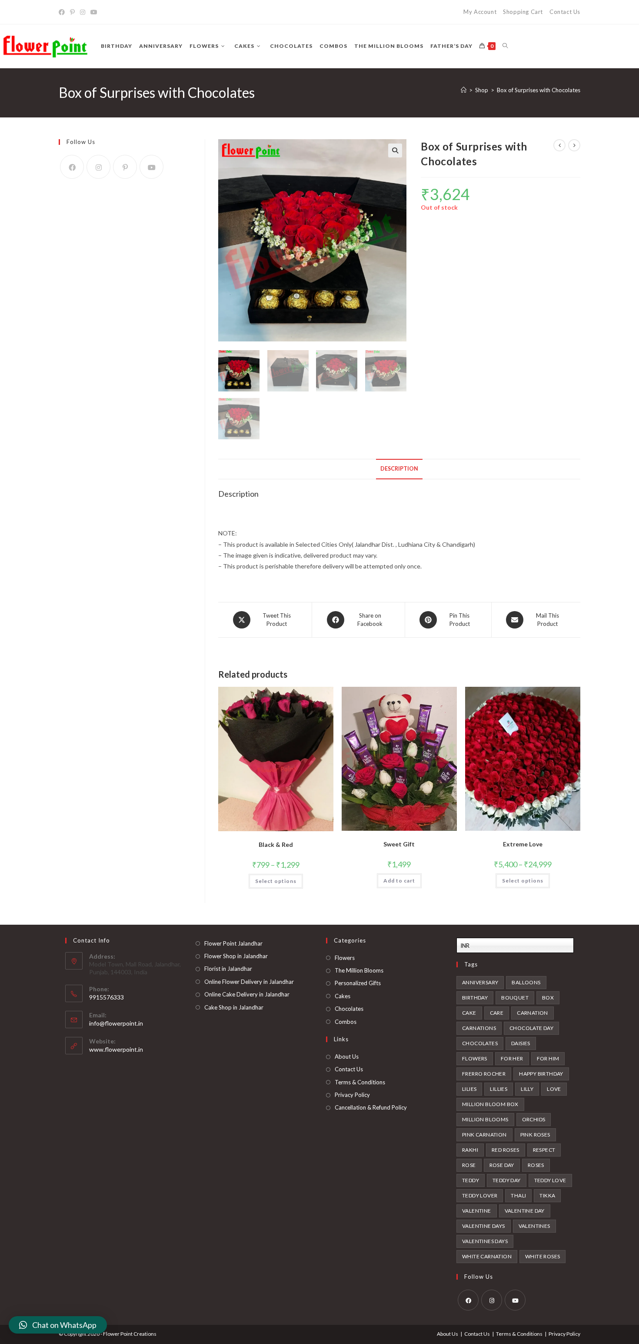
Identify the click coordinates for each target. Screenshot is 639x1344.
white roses (542, 1256)
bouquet (515, 997)
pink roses (535, 1134)
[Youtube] (151, 167)
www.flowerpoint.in (116, 1049)
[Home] (463, 90)
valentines (534, 1226)
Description (399, 468)
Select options (275, 881)
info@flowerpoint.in (116, 1023)
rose (469, 1165)
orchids (534, 1119)
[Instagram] (98, 167)
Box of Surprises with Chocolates (538, 90)
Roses (536, 1165)
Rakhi (470, 1150)
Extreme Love (522, 844)
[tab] (399, 469)
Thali (518, 1195)
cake (469, 1013)
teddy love (550, 1180)
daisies (520, 1043)
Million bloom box (490, 1104)
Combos (345, 1021)
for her (512, 1058)
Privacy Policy (352, 1094)
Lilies (469, 1089)
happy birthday (541, 1073)
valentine (476, 1210)
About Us (347, 1056)
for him (548, 1058)
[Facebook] (72, 167)
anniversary (480, 982)
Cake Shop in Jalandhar (233, 1007)
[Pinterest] (125, 167)
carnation (532, 1013)
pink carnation (484, 1134)
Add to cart (399, 880)
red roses (505, 1150)
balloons (526, 982)
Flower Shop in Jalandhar (236, 956)
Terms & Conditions (360, 1082)
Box (548, 997)
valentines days (485, 1241)
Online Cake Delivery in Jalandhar (247, 994)
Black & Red (276, 844)
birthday (475, 997)
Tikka (547, 1195)
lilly (527, 1089)
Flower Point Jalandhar (233, 943)
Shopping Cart (523, 11)
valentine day (525, 1210)
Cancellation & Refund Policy (371, 1107)
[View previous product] (559, 145)
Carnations (479, 1028)
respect (544, 1150)
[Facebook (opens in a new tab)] (63, 12)
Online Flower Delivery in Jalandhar (249, 981)
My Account (479, 11)
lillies (498, 1089)
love (554, 1089)
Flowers (345, 957)
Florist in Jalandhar (228, 968)
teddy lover (479, 1195)
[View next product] (574, 145)
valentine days (483, 1226)
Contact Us (564, 11)
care (497, 1013)
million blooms (485, 1119)
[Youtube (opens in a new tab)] (94, 12)
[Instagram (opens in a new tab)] (82, 12)
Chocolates (349, 1008)
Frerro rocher (484, 1073)
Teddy (470, 1180)
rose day (501, 1165)
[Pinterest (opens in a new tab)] (72, 12)
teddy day (507, 1180)
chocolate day (531, 1028)
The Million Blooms (359, 970)
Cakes (342, 996)
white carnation (487, 1256)
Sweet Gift (399, 844)
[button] (58, 1325)
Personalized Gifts (358, 983)
